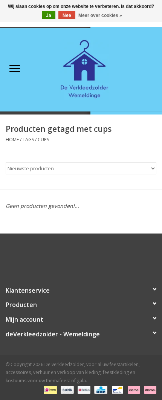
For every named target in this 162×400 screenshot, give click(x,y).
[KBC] (100, 389)
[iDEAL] (49, 389)
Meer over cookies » (100, 15)
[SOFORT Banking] (133, 389)
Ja (48, 15)
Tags (28, 139)
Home (12, 139)
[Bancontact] (117, 389)
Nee (67, 15)
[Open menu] (14, 68)
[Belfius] (83, 389)
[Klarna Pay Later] (148, 389)
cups (43, 139)
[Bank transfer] (66, 389)
